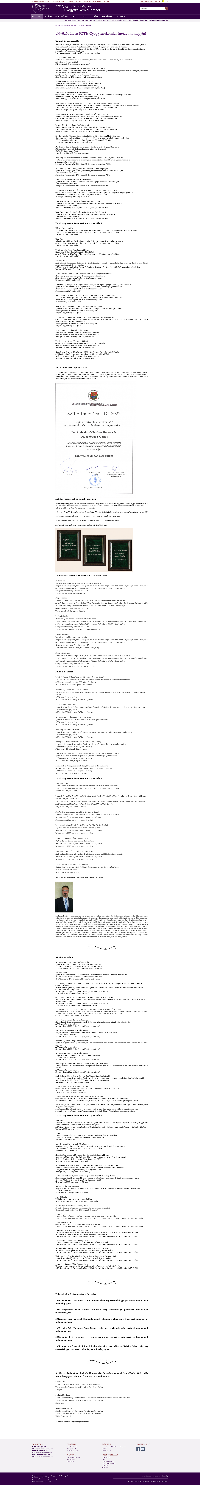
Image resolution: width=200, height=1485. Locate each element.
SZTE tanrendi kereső (108, 1463)
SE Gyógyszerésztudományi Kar (42, 1452)
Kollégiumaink (71, 1448)
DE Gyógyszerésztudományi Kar (42, 1448)
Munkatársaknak (72, 20)
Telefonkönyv (97, 1)
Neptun (63, 1)
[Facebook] (138, 1449)
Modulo (78, 1)
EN (167, 1)
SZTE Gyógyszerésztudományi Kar (78, 8)
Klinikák (104, 1448)
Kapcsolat (121, 17)
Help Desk (105, 1467)
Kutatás (87, 17)
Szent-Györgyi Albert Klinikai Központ (114, 1446)
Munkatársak (62, 17)
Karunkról (58, 25)
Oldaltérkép (87, 1)
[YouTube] (143, 1449)
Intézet (48, 17)
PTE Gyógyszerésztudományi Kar (42, 1456)
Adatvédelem (146, 1476)
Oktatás (76, 17)
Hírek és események (103, 17)
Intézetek (81, 25)
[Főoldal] (41, 8)
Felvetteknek (103, 20)
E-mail (47, 1)
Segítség (106, 1)
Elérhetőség (71, 1459)
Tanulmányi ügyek (72, 1450)
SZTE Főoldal (55, 1)
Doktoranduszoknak (158, 20)
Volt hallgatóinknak (137, 20)
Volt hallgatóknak (38, 1)
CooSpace (71, 1)
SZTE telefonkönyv (108, 1461)
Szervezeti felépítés (69, 25)
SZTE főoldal (106, 1457)
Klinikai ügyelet (106, 1450)
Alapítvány (70, 1461)
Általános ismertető (73, 1457)
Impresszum (157, 1476)
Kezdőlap (37, 17)
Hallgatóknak (88, 20)
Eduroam (105, 1465)
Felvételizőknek (118, 20)
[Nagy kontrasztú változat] (163, 1)
